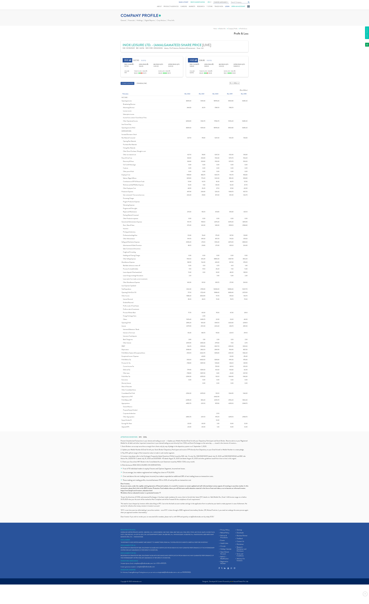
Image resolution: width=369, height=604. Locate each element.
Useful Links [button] (224, 543)
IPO (209, 2)
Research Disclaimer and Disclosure (241, 549)
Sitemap (239, 530)
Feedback (240, 539)
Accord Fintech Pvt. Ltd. (240, 581)
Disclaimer (240, 544)
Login (227, 6)
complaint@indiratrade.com (146, 566)
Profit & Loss (243, 29)
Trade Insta (218, 6)
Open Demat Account (224, 553)
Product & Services (171, 6)
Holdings (140, 20)
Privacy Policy (224, 530)
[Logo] (125, 5)
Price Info (171, 20)
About (159, 6)
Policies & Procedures (224, 537)
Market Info (222, 29)
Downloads (240, 533)
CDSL (145, 437)
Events (222, 540)
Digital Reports (150, 20)
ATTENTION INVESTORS (129, 437)
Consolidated (127, 83)
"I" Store (210, 6)
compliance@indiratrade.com (143, 563)
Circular (223, 546)
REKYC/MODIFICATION (198, 2)
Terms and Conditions (240, 555)
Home (215, 29)
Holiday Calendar (225, 549)
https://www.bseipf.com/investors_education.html (136, 490)
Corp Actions (161, 20)
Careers (183, 6)
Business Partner (242, 536)
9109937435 (186, 572)
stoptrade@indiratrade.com (167, 572)
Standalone (142, 83)
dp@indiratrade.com (197, 516)
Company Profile (232, 29)
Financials (131, 20)
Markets (192, 6)
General (123, 20)
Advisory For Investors (241, 560)
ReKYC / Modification (224, 558)
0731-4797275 (161, 563)
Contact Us (240, 541)
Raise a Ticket (183, 2)
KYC (140, 437)
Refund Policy (224, 533)
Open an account (238, 6)
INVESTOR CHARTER (128, 570)
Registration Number (224, 563)
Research (201, 6)
